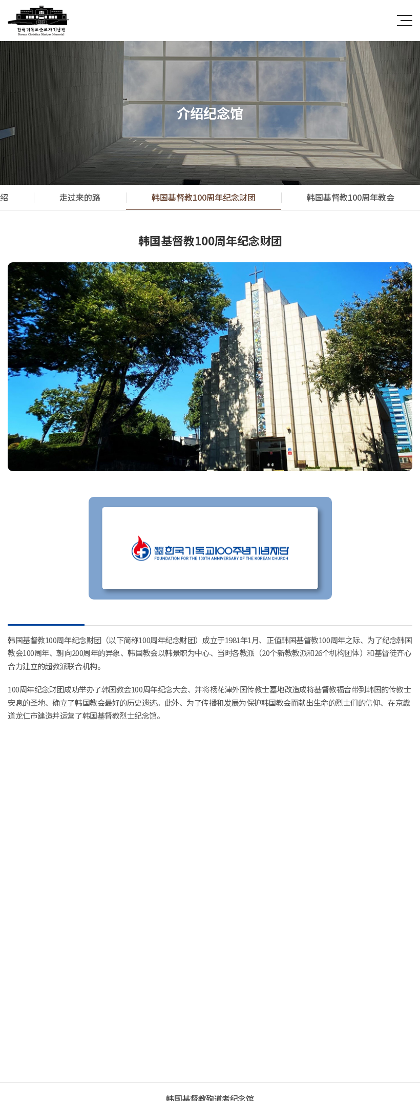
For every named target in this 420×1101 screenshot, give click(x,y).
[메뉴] (404, 20)
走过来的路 (79, 197)
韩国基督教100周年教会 (350, 197)
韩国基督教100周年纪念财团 (204, 197)
